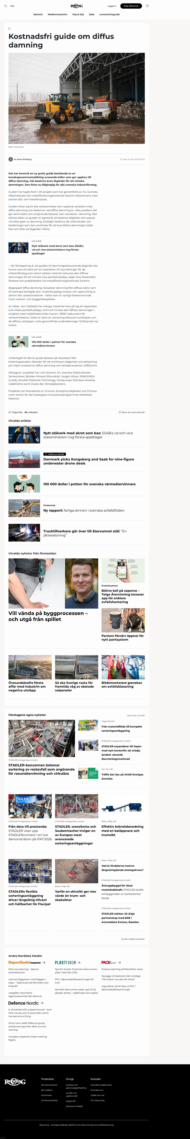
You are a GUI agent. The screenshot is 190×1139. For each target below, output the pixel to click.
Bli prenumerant (49, 1085)
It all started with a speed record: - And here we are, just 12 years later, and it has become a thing (29, 1013)
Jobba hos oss (97, 1095)
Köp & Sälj (78, 14)
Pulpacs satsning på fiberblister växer (122, 969)
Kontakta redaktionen (101, 1085)
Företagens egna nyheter (27, 715)
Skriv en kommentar (133, 412)
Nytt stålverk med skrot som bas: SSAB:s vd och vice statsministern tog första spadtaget (57, 249)
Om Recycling (98, 1100)
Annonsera (46, 1095)
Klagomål (70, 1101)
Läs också (36, 241)
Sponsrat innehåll (74, 1106)
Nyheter (38, 14)
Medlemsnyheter (57, 14)
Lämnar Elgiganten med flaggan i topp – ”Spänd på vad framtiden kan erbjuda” (28, 982)
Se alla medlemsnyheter (133, 939)
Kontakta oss (97, 1090)
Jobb (91, 14)
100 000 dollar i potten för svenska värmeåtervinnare (54, 343)
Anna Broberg (24, 159)
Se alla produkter (49, 1100)
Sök (12, 6)
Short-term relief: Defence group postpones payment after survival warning (27, 1026)
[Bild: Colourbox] (76, 98)
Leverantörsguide (109, 14)
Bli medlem (47, 1090)
